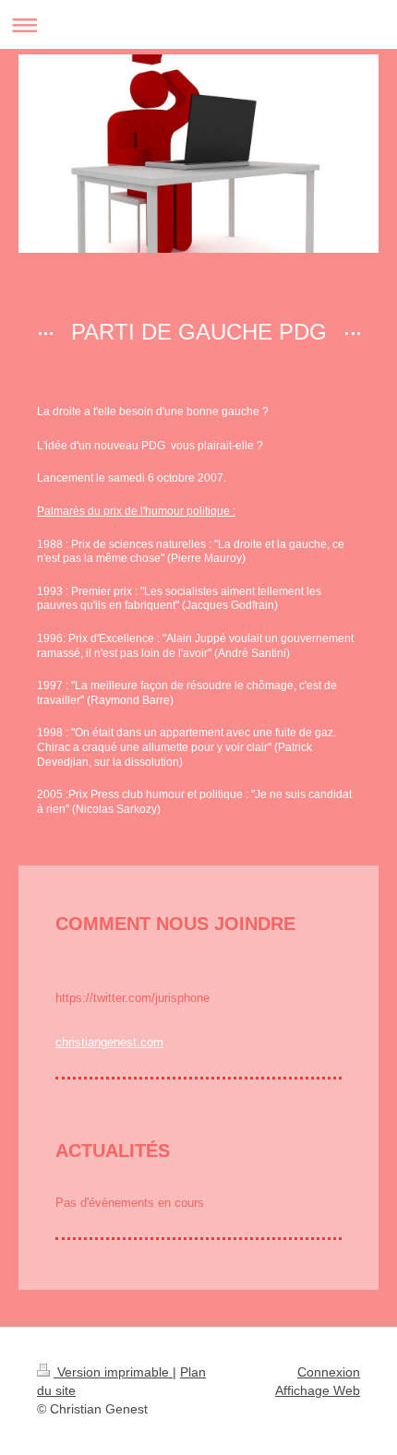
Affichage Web (317, 1390)
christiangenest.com (109, 1042)
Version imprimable (113, 1372)
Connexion (328, 1372)
